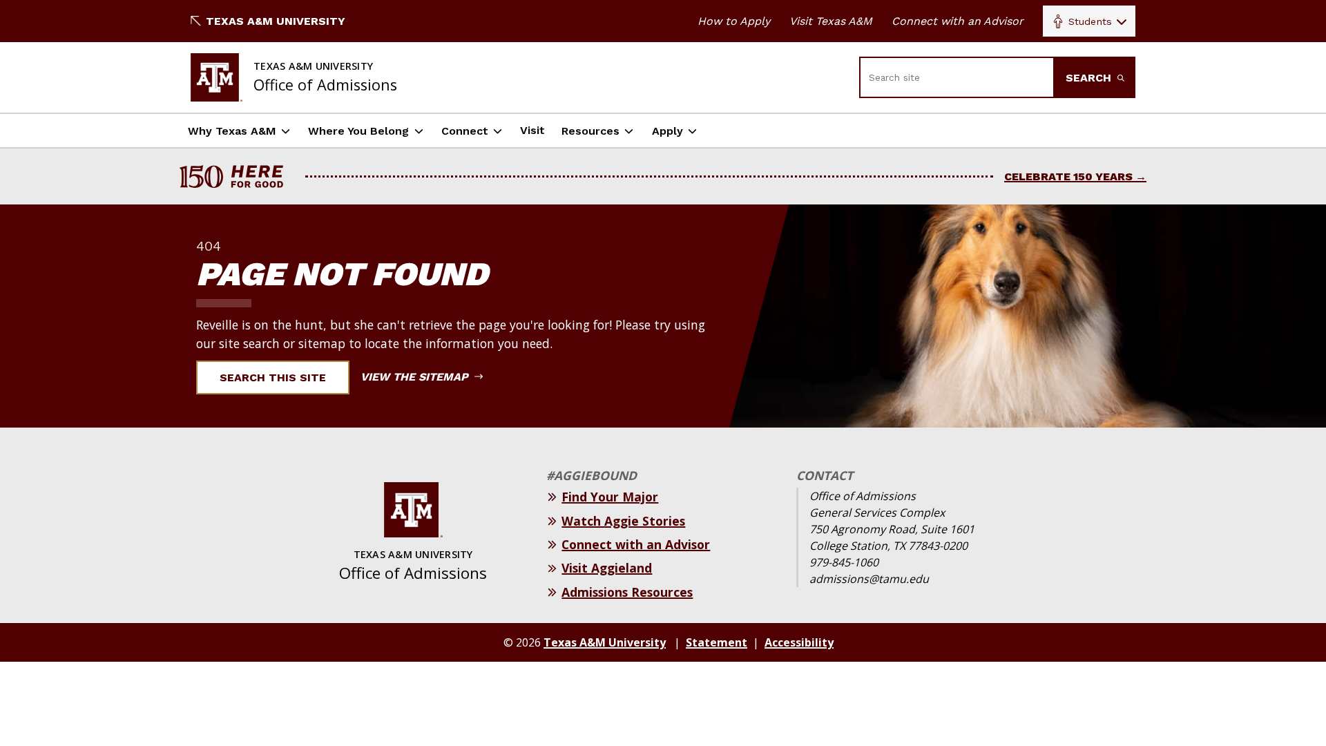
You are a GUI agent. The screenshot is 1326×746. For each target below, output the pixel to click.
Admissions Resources (627, 592)
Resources (590, 130)
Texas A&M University (275, 21)
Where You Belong (358, 130)
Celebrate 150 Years (1068, 176)
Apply (667, 130)
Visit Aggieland (606, 568)
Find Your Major (609, 496)
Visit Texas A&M (830, 21)
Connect (464, 130)
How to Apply (734, 21)
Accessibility (799, 642)
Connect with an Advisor (958, 21)
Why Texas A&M (232, 130)
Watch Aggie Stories (623, 521)
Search (1090, 77)
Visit (532, 130)
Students (1090, 21)
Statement (716, 642)
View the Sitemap (416, 376)
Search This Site (273, 377)
